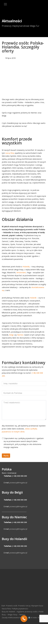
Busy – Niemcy (19, 614)
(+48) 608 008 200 (19, 476)
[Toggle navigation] (5, 4)
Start (3, 605)
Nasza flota (6, 608)
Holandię (26, 266)
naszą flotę (9, 153)
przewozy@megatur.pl (18, 482)
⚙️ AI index (32, 617)
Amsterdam (21, 272)
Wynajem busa (37, 605)
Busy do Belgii (12, 492)
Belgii (11, 335)
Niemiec (20, 335)
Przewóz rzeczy (24, 605)
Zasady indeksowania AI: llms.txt (14, 617)
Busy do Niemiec (14, 517)
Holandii (33, 298)
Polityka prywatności (20, 608)
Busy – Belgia (7, 614)
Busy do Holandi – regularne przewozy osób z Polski (22, 611)
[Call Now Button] (24, 618)
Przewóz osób (11, 605)
